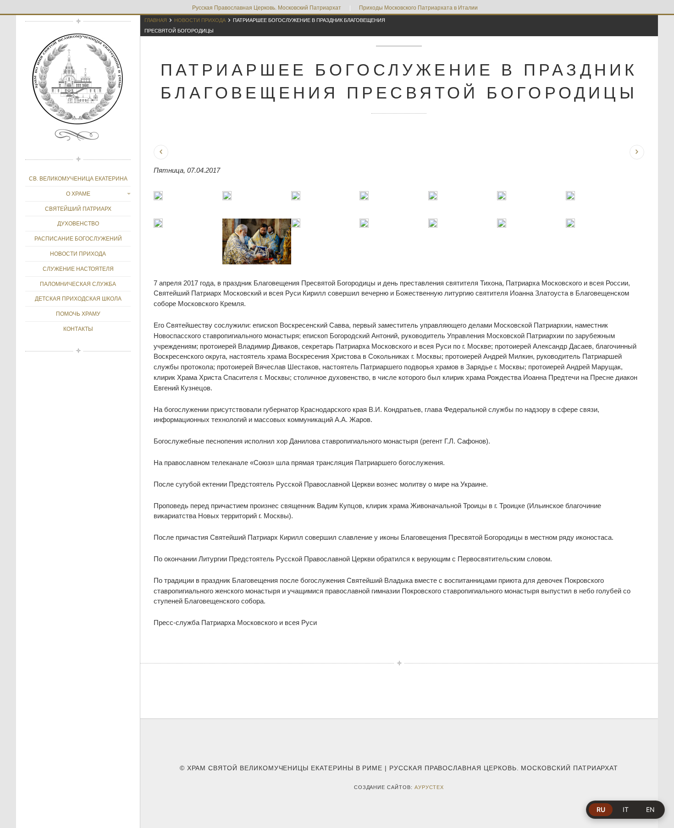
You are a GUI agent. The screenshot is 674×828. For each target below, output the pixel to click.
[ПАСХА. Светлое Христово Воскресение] (637, 152)
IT (626, 809)
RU (601, 809)
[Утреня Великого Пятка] (161, 152)
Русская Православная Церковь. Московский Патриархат (266, 8)
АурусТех (429, 787)
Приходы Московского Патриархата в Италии (418, 8)
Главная (155, 20)
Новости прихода (200, 20)
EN (650, 809)
